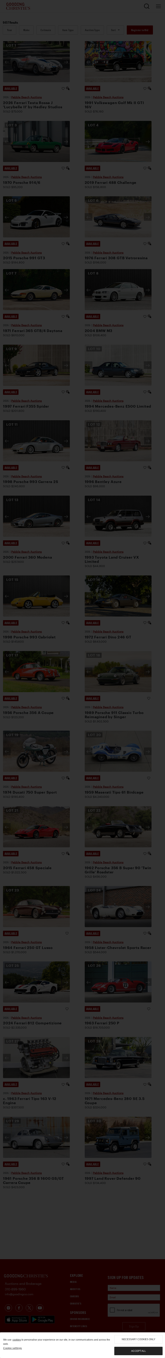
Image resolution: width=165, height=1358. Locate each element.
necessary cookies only (138, 1339)
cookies (16, 1339)
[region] (82, 1345)
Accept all (138, 1351)
